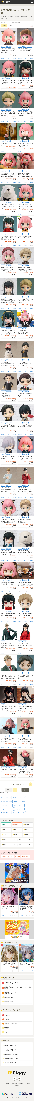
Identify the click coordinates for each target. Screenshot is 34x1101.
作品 (15, 829)
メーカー (5, 834)
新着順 (4, 25)
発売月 (4, 844)
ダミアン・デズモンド (19, 801)
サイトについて (6, 1083)
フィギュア (8, 5)
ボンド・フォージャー (6, 805)
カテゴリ (27, 824)
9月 (20, 840)
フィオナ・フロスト (6, 812)
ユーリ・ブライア (19, 809)
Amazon (14, 58)
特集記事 (6, 1041)
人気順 (10, 25)
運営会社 (21, 1083)
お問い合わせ (28, 1083)
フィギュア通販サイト (10, 1046)
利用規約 (17, 1086)
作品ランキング (8, 978)
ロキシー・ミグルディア (11, 1023)
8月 (15, 840)
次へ (25, 790)
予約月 (4, 840)
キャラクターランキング (11, 1010)
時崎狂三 (6, 1028)
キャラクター (28, 829)
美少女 (20, 46)
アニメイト (8, 58)
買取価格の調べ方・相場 (11, 1058)
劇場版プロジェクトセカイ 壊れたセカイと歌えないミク (17, 988)
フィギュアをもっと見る (17, 784)
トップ (2, 5)
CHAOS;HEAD (8, 997)
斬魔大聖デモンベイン (10, 993)
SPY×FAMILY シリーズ (4, 792)
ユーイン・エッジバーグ (7, 809)
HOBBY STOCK (25, 856)
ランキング (17, 824)
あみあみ (2, 58)
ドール (2, 704)
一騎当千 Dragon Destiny (12, 983)
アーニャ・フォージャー (19, 797)
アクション (8, 359)
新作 (4, 824)
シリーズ (5, 829)
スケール (30, 46)
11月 (30, 840)
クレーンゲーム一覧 (10, 1063)
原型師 (26, 834)
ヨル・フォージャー (6, 797)
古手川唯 (6, 1019)
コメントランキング (10, 942)
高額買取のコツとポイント (12, 1054)
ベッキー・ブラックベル (19, 812)
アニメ (2, 46)
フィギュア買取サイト (10, 1050)
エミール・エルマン (19, 805)
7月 (10, 840)
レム (5, 1032)
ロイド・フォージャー (6, 801)
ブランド (16, 834)
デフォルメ (8, 46)
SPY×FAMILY (15, 5)
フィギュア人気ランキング (12, 886)
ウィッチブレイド (9, 1001)
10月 (25, 840)
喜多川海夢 (7, 1015)
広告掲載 (14, 1083)
